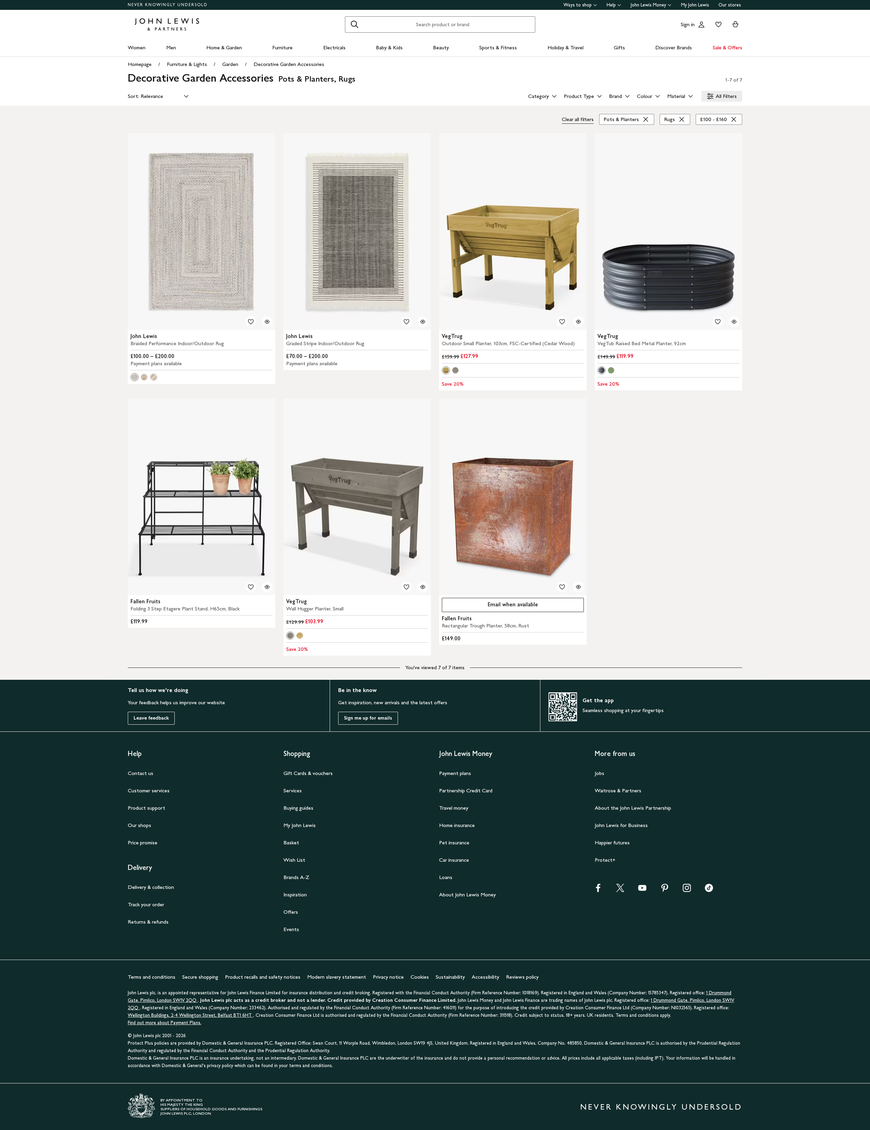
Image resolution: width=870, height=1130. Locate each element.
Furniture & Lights (187, 64)
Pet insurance (454, 842)
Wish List (294, 860)
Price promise (142, 842)
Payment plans (455, 773)
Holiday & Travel (565, 47)
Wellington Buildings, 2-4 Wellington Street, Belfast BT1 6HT (190, 1015)
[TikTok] (709, 890)
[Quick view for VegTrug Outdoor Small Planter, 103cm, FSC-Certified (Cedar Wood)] (578, 321)
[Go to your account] (701, 24)
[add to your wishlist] (250, 321)
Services (292, 790)
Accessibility (485, 977)
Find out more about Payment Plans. (164, 1023)
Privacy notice (388, 977)
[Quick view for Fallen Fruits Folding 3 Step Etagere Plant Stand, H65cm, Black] (267, 586)
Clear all (578, 119)
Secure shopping (200, 977)
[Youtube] (642, 890)
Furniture (282, 47)
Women (136, 47)
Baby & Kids (389, 47)
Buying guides (298, 808)
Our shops (139, 825)
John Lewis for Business (621, 825)
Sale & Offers (727, 47)
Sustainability (450, 977)
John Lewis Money (648, 5)
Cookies (420, 977)
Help (611, 5)
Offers (290, 912)
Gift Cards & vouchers (308, 773)
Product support (146, 808)
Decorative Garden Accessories (289, 64)
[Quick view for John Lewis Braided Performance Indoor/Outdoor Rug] (267, 321)
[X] (620, 890)
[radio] (134, 377)
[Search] (354, 24)
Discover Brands (673, 47)
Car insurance (454, 860)
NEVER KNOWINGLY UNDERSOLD (168, 4)
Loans (445, 877)
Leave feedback (151, 718)
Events (291, 929)
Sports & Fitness (498, 47)
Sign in (688, 24)
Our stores (729, 5)
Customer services (149, 790)
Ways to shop (577, 5)
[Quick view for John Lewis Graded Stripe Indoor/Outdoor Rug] (422, 321)
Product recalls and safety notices (262, 977)
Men (171, 47)
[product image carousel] (201, 231)
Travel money (453, 808)
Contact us (140, 773)
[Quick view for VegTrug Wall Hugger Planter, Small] (422, 586)
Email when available (490, 606)
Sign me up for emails (368, 718)
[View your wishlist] (717, 24)
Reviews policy (522, 977)
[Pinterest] (665, 890)
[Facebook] (598, 890)
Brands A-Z (296, 877)
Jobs (599, 773)
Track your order (146, 904)
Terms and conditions (151, 977)
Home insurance (457, 825)
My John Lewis (695, 5)
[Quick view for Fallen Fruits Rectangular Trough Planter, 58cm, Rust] (578, 586)
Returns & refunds (148, 921)
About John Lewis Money (467, 894)
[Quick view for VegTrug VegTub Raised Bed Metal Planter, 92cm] (734, 321)
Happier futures (612, 842)
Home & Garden (224, 47)
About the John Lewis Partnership (633, 808)
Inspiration (295, 894)
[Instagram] (687, 890)
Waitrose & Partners (618, 790)
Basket (291, 842)
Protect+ (605, 860)
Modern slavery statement (336, 977)
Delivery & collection (151, 887)
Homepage (140, 64)
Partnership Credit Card (465, 790)
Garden (230, 64)
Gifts (619, 47)
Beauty (441, 47)
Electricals (334, 47)
